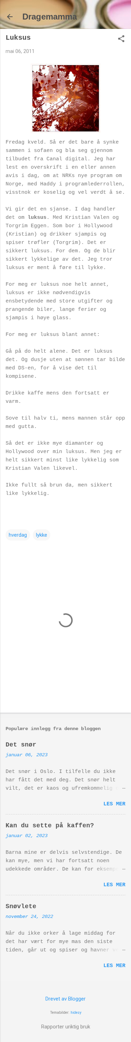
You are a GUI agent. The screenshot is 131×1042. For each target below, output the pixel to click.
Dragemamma (49, 16)
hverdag (18, 535)
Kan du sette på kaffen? (50, 825)
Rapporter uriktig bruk (65, 1027)
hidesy (76, 1012)
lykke (41, 535)
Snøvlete (21, 906)
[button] (121, 39)
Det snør (21, 744)
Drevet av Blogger (65, 999)
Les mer (114, 804)
